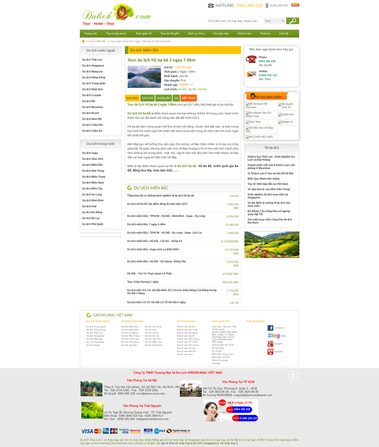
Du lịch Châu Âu (92, 130)
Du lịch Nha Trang (93, 170)
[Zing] (276, 338)
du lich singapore (205, 443)
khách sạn (244, 33)
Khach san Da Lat (186, 348)
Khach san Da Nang (187, 333)
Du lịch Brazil (90, 113)
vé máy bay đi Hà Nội (224, 440)
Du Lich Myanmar (95, 342)
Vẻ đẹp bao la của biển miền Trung (269, 189)
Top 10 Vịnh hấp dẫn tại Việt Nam (268, 184)
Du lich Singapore (95, 336)
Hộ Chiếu (267, 136)
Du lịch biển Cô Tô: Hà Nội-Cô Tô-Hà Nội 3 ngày (156, 302)
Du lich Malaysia (94, 339)
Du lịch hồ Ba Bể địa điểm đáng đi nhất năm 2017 (157, 203)
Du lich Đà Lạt (91, 218)
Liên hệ (283, 33)
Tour (258, 121)
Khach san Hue (185, 354)
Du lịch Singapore (93, 65)
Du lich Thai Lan (94, 333)
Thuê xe (265, 33)
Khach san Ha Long (187, 329)
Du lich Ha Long (153, 326)
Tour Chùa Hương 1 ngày (143, 281)
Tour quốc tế (143, 33)
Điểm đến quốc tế (221, 357)
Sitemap (216, 363)
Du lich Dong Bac (154, 345)
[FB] (276, 330)
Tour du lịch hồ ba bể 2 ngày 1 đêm (161, 60)
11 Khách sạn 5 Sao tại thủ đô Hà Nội (270, 173)
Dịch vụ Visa (196, 33)
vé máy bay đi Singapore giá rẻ (189, 440)
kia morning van (122, 443)
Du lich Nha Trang (131, 336)
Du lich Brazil (92, 345)
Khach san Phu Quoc (188, 345)
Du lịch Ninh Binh (93, 200)
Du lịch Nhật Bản (92, 89)
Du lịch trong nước (133, 321)
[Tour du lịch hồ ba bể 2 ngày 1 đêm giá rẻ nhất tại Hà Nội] (144, 87)
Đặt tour (188, 98)
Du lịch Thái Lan (92, 59)
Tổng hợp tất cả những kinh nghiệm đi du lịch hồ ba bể (160, 195)
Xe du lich (217, 351)
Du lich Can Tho (153, 339)
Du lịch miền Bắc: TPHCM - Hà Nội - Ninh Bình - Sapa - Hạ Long (166, 216)
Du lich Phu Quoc (130, 342)
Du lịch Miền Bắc (97, 41)
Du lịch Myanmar (92, 107)
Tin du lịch (272, 148)
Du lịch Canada (91, 95)
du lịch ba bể (186, 166)
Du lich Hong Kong (95, 329)
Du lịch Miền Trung (93, 176)
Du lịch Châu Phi (92, 124)
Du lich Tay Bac (129, 345)
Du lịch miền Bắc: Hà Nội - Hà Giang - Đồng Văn (156, 261)
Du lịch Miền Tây (92, 188)
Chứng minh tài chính (223, 345)
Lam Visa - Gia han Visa (224, 326)
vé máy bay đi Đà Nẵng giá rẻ (148, 440)
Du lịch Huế (89, 206)
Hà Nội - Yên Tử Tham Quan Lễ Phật (149, 273)
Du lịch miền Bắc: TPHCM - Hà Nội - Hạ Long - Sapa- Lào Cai (164, 232)
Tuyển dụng (218, 329)
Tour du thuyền (169, 33)
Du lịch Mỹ (88, 101)
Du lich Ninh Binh (130, 329)
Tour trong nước (116, 33)
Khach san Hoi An (186, 336)
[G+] (276, 346)
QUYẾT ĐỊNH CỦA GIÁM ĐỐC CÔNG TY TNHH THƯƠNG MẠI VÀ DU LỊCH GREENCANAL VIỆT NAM (224, 337)
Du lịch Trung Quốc (94, 83)
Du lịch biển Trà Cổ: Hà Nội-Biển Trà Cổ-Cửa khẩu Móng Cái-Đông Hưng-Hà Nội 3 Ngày (172, 292)
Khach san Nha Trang (188, 339)
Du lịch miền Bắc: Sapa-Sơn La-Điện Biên (153, 249)
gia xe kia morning (97, 443)
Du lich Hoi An (152, 333)
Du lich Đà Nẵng (92, 212)
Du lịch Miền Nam (93, 182)
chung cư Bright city (147, 443)
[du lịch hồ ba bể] (183, 109)
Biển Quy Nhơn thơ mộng (263, 178)
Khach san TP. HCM (187, 342)
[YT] (276, 354)
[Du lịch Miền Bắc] (151, 187)
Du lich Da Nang (130, 333)
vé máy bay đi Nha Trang (257, 440)
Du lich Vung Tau (130, 339)
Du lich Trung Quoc (96, 326)
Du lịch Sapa (90, 153)
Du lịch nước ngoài (97, 321)
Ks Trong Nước (186, 321)
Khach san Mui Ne (186, 351)
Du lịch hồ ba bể (139, 113)
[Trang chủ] (83, 41)
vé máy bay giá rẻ (115, 440)
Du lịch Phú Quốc (93, 224)
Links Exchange (220, 360)
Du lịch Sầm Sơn (92, 158)
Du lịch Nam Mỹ (92, 119)
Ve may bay (218, 348)
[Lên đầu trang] (293, 375)
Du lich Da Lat (152, 336)
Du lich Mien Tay (153, 342)
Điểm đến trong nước (223, 354)
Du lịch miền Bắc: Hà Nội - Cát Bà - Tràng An (154, 241)
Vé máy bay (221, 33)
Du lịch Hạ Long (92, 194)
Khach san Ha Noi (186, 326)
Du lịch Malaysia (92, 71)
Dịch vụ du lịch (220, 321)
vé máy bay (182, 443)
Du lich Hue (151, 329)
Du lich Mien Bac (130, 326)
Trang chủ (90, 33)
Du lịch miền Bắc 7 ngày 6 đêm (146, 224)
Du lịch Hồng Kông (93, 77)
